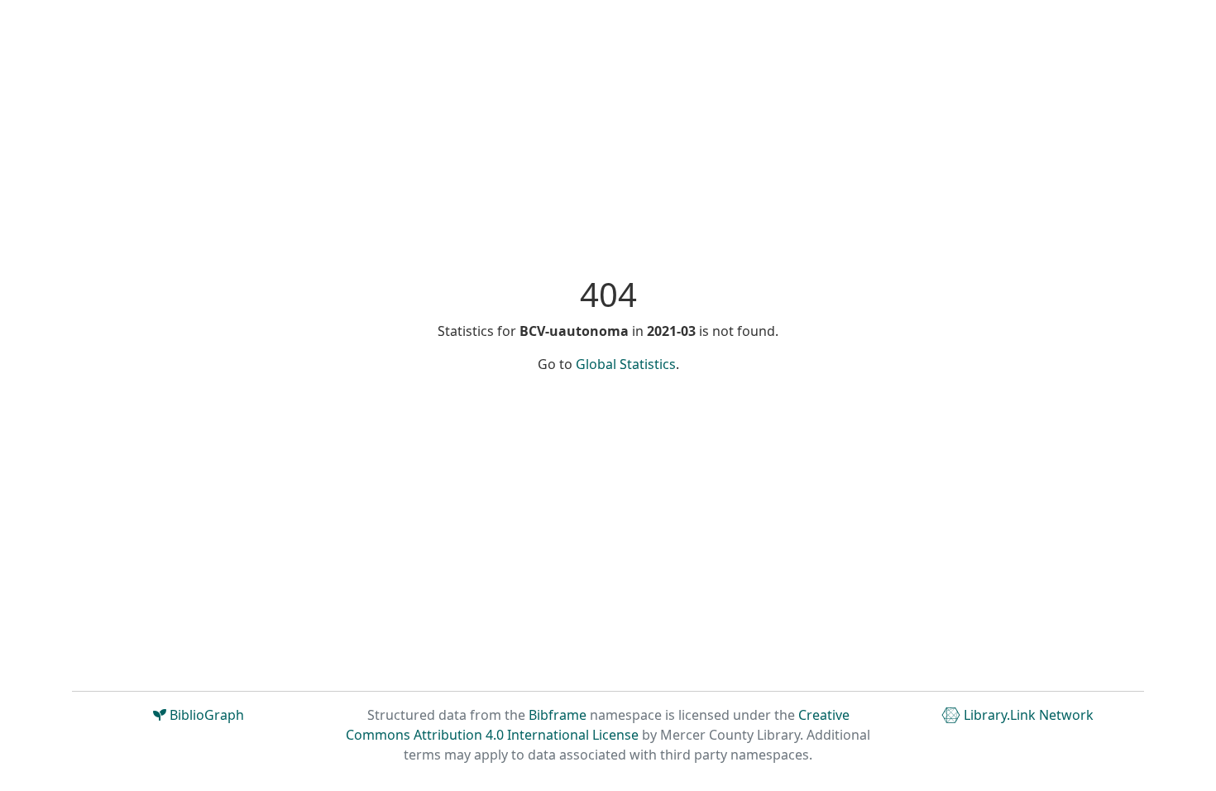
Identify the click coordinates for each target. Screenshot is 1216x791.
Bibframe (557, 715)
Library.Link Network (1027, 715)
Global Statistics (626, 364)
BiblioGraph (205, 715)
